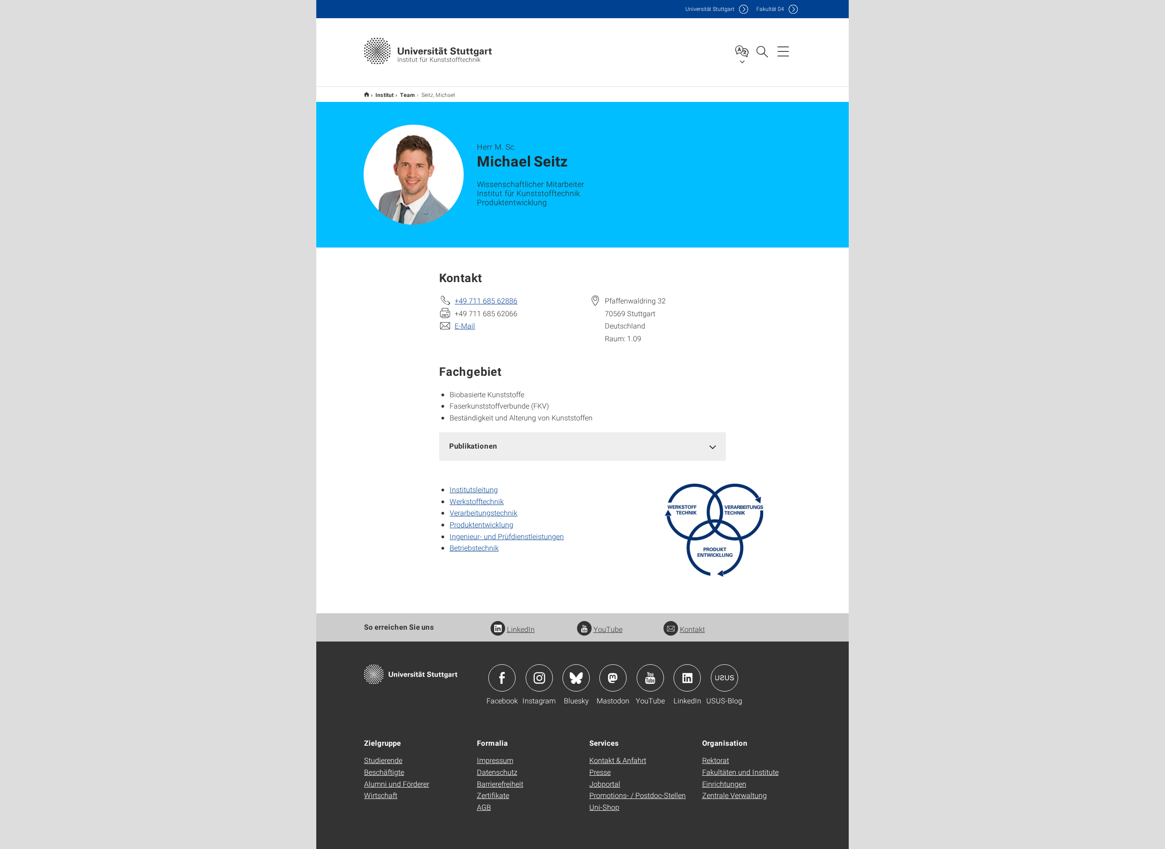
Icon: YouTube (650, 678)
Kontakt (692, 629)
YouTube (608, 629)
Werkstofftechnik (477, 501)
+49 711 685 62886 (486, 300)
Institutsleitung (474, 489)
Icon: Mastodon (613, 678)
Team (407, 94)
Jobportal (604, 783)
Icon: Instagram (539, 678)
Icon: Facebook (502, 678)
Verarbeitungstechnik (483, 512)
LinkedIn (521, 629)
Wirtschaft (380, 795)
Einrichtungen (724, 783)
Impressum (495, 760)
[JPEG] (714, 530)
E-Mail (465, 325)
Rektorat (715, 760)
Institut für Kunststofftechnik (366, 94)
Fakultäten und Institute (740, 772)
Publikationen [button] (473, 445)
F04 (770, 8)
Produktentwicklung (481, 524)
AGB (484, 807)
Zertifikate (493, 795)
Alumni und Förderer (396, 783)
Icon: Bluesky (576, 678)
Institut (384, 94)
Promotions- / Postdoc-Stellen (637, 795)
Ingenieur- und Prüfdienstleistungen (507, 536)
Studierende (383, 760)
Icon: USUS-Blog (724, 678)
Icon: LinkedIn (687, 678)
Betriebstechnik (474, 547)
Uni (709, 8)
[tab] (582, 446)
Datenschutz (497, 772)
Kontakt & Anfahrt (617, 760)
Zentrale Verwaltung (734, 795)
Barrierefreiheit (500, 783)
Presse (600, 772)
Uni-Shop (604, 807)
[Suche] (761, 51)
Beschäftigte (384, 772)
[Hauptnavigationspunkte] (783, 51)
